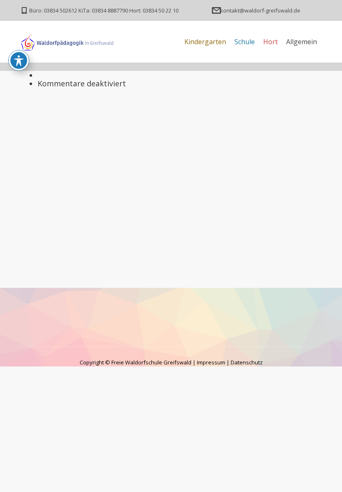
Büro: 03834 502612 (53, 10)
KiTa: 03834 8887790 (103, 10)
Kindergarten (205, 41)
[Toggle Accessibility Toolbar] (19, 60)
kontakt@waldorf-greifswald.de (260, 10)
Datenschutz (247, 362)
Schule (244, 41)
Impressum (211, 362)
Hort (270, 41)
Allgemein (301, 41)
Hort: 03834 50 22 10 (154, 10)
